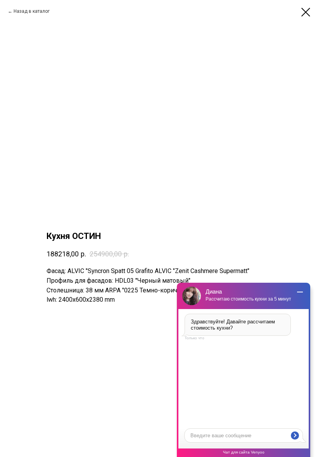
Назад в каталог (32, 11)
